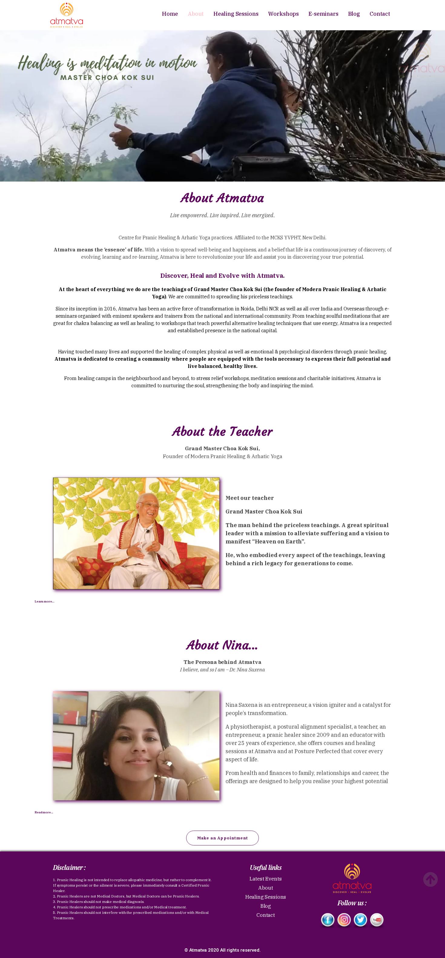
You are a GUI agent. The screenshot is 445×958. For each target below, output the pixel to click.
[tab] (222, 601)
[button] (222, 838)
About (196, 13)
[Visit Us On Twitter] (360, 921)
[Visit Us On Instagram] (344, 921)
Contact (380, 13)
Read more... (44, 812)
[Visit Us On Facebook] (327, 921)
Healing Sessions (236, 13)
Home (170, 13)
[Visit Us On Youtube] (376, 921)
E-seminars (323, 13)
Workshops (283, 13)
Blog (354, 13)
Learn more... (44, 601)
